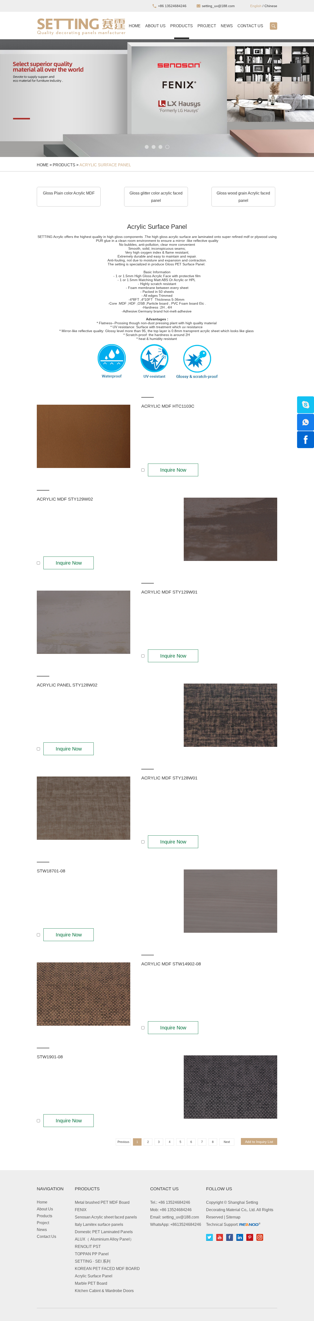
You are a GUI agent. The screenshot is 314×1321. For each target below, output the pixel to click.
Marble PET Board (91, 1283)
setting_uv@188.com (218, 6)
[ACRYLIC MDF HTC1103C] (83, 436)
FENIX (81, 1210)
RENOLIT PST (88, 1246)
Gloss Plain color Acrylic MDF (69, 193)
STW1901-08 (50, 1056)
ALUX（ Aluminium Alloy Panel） (104, 1239)
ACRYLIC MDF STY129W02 (65, 499)
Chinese (270, 6)
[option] (157, 98)
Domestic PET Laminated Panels (104, 1232)
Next (227, 1142)
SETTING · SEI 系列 (92, 1261)
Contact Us (250, 26)
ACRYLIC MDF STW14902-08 (171, 963)
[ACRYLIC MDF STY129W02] (230, 529)
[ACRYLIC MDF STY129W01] (83, 622)
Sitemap (233, 1217)
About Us (155, 26)
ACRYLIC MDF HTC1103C (167, 406)
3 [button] (160, 147)
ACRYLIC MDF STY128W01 (169, 778)
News (227, 26)
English (256, 6)
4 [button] (167, 147)
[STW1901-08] (230, 1087)
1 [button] (147, 147)
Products (181, 26)
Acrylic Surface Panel (105, 165)
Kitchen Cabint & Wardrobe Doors (104, 1291)
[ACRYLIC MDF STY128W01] (83, 808)
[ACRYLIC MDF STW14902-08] (83, 994)
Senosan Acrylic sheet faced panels (106, 1217)
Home (135, 26)
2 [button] (154, 147)
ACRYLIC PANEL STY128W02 (67, 685)
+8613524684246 (185, 1224)
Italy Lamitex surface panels (99, 1224)
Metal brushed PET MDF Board (102, 1202)
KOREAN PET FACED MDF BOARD (107, 1269)
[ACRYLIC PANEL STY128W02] (230, 715)
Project (206, 26)
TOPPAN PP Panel (92, 1254)
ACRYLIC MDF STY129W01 (169, 592)
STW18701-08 (51, 870)
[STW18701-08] (230, 901)
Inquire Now (173, 470)
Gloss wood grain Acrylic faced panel (243, 197)
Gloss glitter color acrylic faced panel (156, 197)
